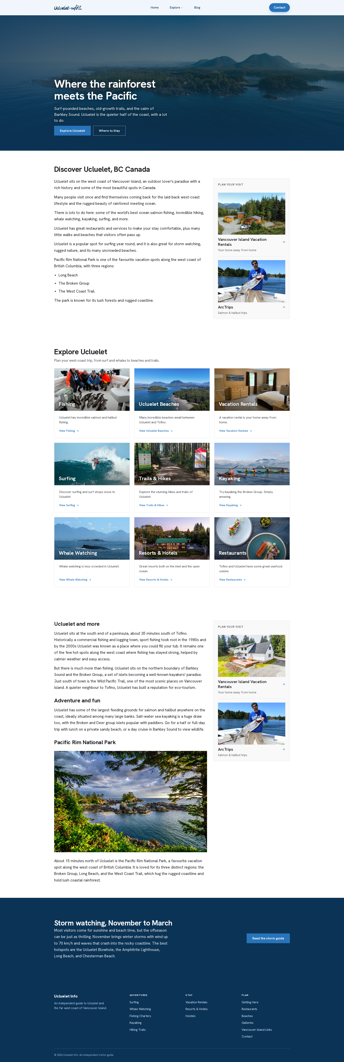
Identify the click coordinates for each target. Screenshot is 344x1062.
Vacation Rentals (196, 1002)
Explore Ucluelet (72, 131)
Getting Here (250, 1002)
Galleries (247, 1023)
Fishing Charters (140, 1016)
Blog (197, 8)
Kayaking (136, 1023)
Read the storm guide (268, 938)
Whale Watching (140, 1009)
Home (155, 8)
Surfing (134, 1002)
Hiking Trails (138, 1030)
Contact (279, 8)
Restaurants (249, 1009)
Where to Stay (109, 131)
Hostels (190, 1016)
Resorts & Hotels (197, 1009)
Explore (175, 8)
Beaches (247, 1016)
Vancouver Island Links (257, 1030)
